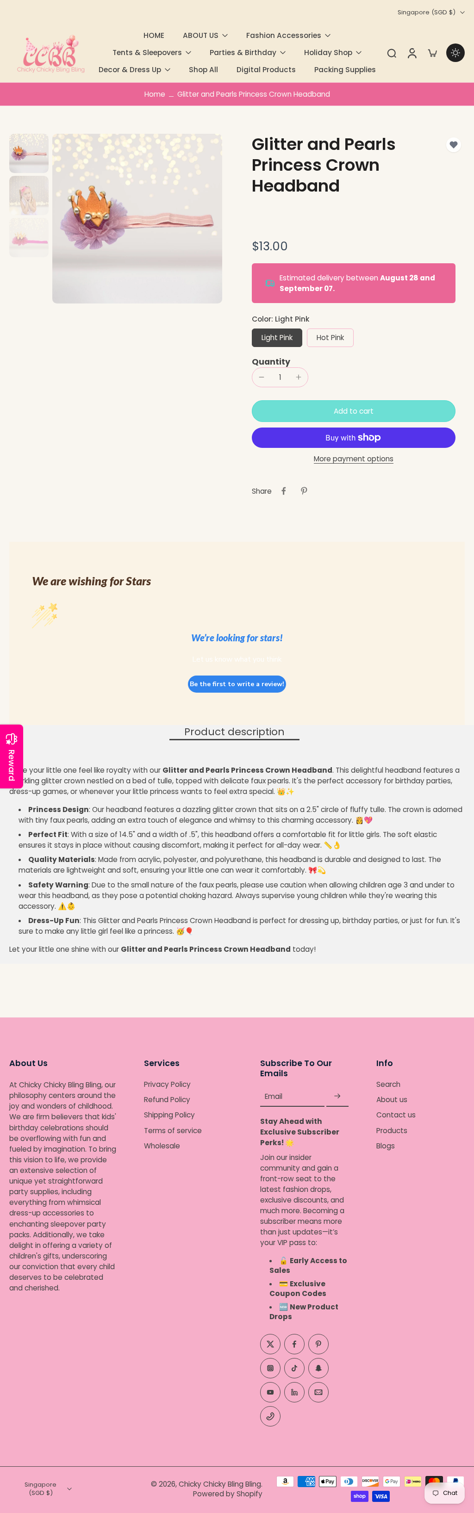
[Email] (318, 1392)
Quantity (271, 361)
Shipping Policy (169, 1115)
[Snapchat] (318, 1368)
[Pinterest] (318, 1344)
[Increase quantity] (298, 377)
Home (154, 94)
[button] (353, 411)
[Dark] (455, 52)
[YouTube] (270, 1392)
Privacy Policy (167, 1084)
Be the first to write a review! (237, 684)
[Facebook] (294, 1344)
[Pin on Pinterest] (304, 491)
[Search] (391, 52)
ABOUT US (200, 35)
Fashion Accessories (283, 35)
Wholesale (162, 1146)
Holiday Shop (328, 52)
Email (273, 1096)
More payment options (353, 459)
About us (391, 1099)
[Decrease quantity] (261, 377)
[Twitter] (270, 1344)
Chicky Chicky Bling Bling (220, 1484)
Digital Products (266, 69)
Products (391, 1130)
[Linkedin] (294, 1392)
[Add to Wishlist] (453, 144)
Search (388, 1084)
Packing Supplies (345, 69)
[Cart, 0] (432, 53)
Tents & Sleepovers (147, 52)
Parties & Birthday (243, 52)
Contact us (396, 1115)
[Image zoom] (137, 219)
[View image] (29, 153)
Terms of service (173, 1130)
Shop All (203, 69)
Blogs (385, 1146)
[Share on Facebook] (284, 491)
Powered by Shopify (227, 1494)
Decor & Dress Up (130, 69)
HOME (153, 35)
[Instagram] (270, 1368)
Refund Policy (167, 1099)
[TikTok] (294, 1368)
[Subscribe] (337, 1096)
